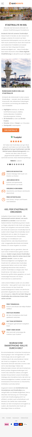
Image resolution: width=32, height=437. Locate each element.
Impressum (16, 418)
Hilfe (3, 418)
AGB (16, 421)
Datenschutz (24, 418)
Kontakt (8, 418)
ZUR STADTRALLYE (10, 130)
